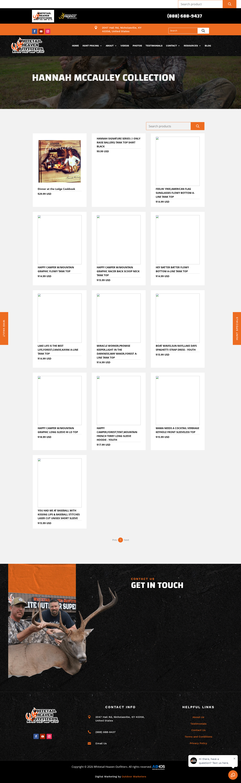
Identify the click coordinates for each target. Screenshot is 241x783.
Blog (208, 45)
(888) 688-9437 (184, 16)
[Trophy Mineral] (68, 16)
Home (75, 45)
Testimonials (154, 45)
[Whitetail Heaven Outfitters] (43, 16)
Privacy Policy (198, 743)
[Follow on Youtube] (41, 31)
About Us (198, 717)
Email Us (101, 743)
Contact (171, 45)
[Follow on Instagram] (47, 31)
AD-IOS (160, 767)
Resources (191, 45)
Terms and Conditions (198, 736)
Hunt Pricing (90, 45)
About (110, 45)
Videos (124, 45)
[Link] (28, 45)
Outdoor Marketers (134, 776)
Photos (137, 45)
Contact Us (198, 730)
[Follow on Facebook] (34, 31)
